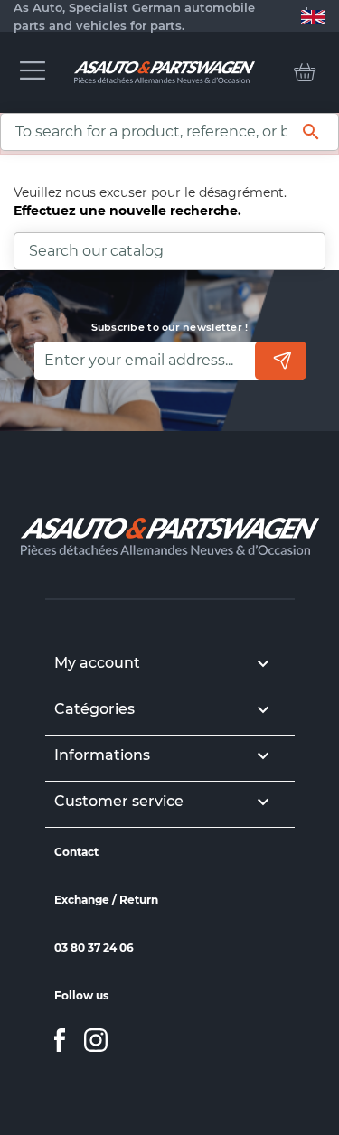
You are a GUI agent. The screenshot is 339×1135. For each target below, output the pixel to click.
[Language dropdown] (313, 16)
